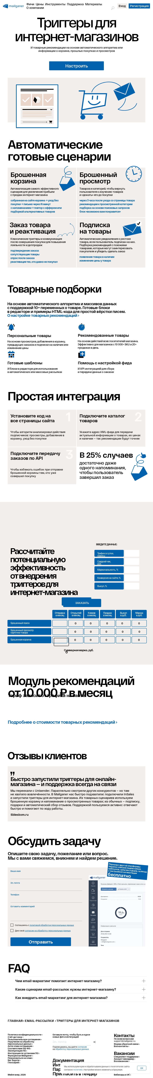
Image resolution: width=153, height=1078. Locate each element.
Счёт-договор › (15, 1037)
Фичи (30, 4)
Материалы (93, 4)
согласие (82, 1047)
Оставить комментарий (22, 906)
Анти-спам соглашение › (20, 1046)
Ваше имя (15, 871)
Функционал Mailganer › (20, 1055)
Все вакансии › (121, 1061)
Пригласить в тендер (75, 1073)
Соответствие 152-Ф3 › (19, 1048)
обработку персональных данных (72, 1049)
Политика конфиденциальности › (25, 1034)
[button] (76, 65)
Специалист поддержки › (127, 1056)
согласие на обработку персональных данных (48, 930)
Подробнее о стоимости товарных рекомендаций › (62, 722)
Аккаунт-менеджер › (124, 1059)
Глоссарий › (14, 1062)
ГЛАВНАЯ (15, 1020)
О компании (35, 7)
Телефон (14, 894)
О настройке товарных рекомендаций (42, 315)
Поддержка (75, 4)
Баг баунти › (14, 1060)
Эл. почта (15, 883)
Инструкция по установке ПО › (23, 1053)
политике (78, 1069)
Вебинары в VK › (122, 1074)
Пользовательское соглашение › (25, 1039)
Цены (40, 4)
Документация (68, 1060)
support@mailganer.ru (124, 1041)
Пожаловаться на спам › (20, 1058)
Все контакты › (121, 1046)
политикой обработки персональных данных (52, 925)
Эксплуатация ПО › (17, 1050)
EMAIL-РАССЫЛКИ (39, 1020)
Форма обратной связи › (127, 1044)
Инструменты (55, 4)
